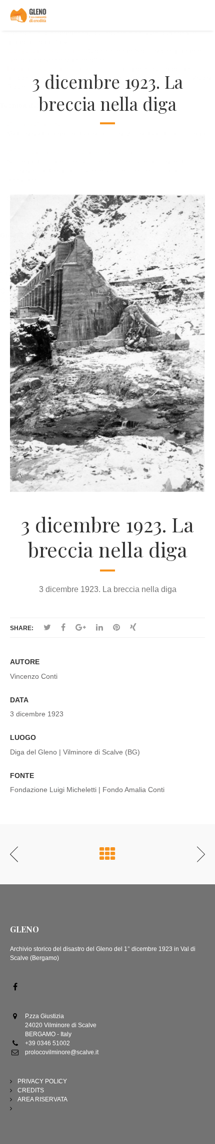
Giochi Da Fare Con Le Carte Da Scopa (69, 152)
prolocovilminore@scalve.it (61, 1052)
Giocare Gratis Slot (37, 124)
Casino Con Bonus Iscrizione (45, 300)
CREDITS (31, 1090)
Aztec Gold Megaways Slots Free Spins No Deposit (81, 282)
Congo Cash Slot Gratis (44, 51)
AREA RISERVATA (43, 1099)
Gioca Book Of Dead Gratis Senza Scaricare (70, 255)
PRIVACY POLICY (42, 1081)
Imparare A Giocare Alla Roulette (58, 69)
